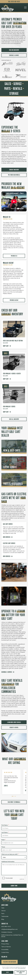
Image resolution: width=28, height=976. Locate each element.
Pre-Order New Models (14, 175)
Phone (3, 847)
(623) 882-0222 (6, 926)
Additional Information (7, 861)
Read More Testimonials (14, 802)
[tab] (12, 796)
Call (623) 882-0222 (14, 1)
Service (3, 910)
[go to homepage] (7, 10)
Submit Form (14, 886)
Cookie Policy (5, 952)
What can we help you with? (10, 854)
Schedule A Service (14, 55)
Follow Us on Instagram (9, 962)
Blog (2, 919)
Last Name (5, 832)
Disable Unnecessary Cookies (20, 972)
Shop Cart (6, 346)
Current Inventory (14, 170)
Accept (7, 972)
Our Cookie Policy (21, 968)
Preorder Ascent (14, 300)
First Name (5, 825)
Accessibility (4, 949)
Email (3, 839)
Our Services (6, 537)
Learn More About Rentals (14, 722)
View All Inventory (14, 419)
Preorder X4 (14, 256)
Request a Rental (14, 727)
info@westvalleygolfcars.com (9, 929)
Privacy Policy (5, 944)
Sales (2, 908)
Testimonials (4, 916)
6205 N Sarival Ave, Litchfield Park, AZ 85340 (12, 936)
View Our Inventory (14, 50)
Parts (2, 913)
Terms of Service (6, 946)
